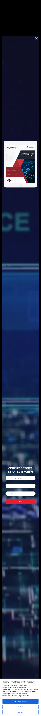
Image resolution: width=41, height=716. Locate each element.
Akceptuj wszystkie (20, 701)
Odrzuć (20, 712)
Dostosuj (20, 707)
